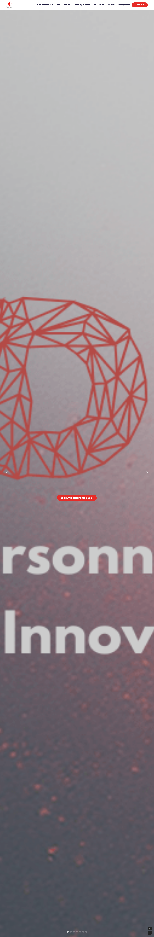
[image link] (9, 5)
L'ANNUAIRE (140, 4)
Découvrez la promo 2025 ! (76, 497)
